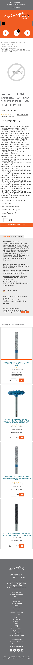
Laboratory (16, 601)
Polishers (16, 597)
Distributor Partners (16, 639)
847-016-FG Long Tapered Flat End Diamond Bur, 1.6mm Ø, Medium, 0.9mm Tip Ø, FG (16, 478)
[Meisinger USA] (16, 15)
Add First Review (22, 115)
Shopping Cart (16, 633)
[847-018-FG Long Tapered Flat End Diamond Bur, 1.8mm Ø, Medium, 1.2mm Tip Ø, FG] (16, 344)
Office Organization (16, 603)
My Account (16, 630)
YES (23, 312)
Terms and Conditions (16, 641)
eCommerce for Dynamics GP (21, 659)
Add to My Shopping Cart (16, 225)
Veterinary (16, 610)
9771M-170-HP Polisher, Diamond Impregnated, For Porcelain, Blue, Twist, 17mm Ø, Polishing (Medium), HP (16, 421)
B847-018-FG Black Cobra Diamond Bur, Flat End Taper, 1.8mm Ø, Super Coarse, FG (16, 534)
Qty (1, 220)
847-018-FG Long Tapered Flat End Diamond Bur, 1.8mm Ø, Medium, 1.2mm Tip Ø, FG (16, 363)
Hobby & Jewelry (16, 599)
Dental (2, 46)
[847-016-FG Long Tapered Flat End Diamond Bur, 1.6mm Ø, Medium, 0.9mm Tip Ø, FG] (16, 459)
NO (28, 312)
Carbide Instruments (16, 592)
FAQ (16, 626)
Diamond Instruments (16, 594)
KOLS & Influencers (16, 628)
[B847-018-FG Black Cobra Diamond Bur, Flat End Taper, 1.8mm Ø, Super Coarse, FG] (16, 516)
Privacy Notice (16, 644)
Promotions (16, 607)
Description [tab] (5, 236)
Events (17, 623)
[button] (17, 33)
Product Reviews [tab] (17, 236)
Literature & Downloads (16, 612)
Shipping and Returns (16, 646)
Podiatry (16, 605)
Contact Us (16, 621)
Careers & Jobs (16, 619)
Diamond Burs (11, 46)
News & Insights (16, 615)
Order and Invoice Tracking (16, 635)
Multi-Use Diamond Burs (8, 48)
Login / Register (16, 7)
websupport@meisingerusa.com (17, 4)
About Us (16, 617)
